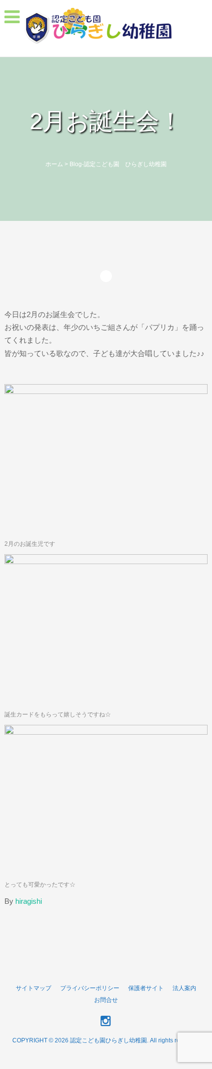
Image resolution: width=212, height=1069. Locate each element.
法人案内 (184, 988)
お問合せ (106, 1000)
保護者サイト (146, 988)
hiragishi (28, 901)
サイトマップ (33, 988)
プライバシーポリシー (89, 988)
